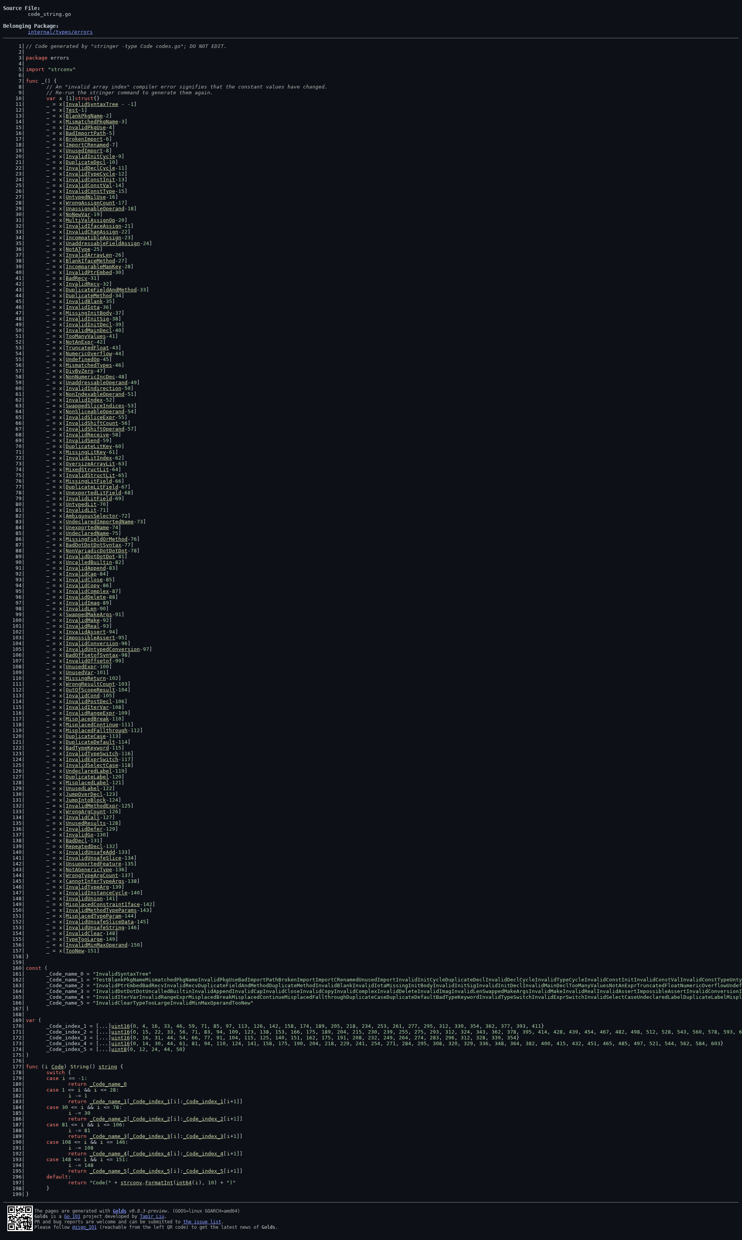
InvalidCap (81, 574)
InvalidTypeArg (87, 887)
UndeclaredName (87, 533)
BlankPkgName (84, 116)
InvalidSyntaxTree (92, 104)
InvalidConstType (90, 191)
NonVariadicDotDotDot (97, 551)
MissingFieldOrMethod (97, 539)
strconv (131, 1182)
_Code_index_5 (150, 1171)
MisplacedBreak (87, 719)
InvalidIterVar (87, 707)
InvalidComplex (87, 591)
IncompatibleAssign (93, 237)
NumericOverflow (89, 353)
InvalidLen (81, 608)
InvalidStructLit (90, 475)
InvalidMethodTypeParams (101, 910)
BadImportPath (86, 133)
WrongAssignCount (90, 203)
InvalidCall (83, 817)
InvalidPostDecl (89, 701)
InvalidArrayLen (89, 255)
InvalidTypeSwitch (92, 753)
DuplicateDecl (86, 162)
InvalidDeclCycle (90, 168)
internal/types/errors (60, 32)
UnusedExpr (81, 666)
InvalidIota (83, 307)
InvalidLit (81, 510)
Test (72, 110)
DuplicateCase (86, 736)
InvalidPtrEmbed (89, 272)
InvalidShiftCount (92, 423)
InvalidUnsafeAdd (90, 852)
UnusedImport (84, 150)
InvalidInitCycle (90, 156)
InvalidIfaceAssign (93, 226)
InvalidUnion (84, 898)
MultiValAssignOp (90, 220)
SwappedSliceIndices (95, 406)
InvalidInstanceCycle (97, 893)
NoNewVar (78, 214)
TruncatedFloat (87, 348)
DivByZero (80, 371)
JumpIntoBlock (86, 800)
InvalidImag (83, 603)
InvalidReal (83, 626)
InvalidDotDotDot (90, 556)
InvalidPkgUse (86, 127)
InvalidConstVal (89, 185)
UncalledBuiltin (89, 562)
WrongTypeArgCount (92, 875)
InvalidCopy (83, 585)
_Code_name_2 (108, 1119)
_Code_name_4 (108, 1154)
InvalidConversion (92, 643)
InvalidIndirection (93, 388)
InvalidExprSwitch (92, 759)
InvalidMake (83, 620)
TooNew (75, 951)
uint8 (119, 1049)
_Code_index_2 (150, 1119)
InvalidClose (84, 580)
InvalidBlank (84, 301)
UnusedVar (80, 672)
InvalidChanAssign (92, 232)
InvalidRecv (83, 284)
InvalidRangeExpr (90, 713)
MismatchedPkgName (92, 121)
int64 (184, 1182)
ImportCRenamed (87, 145)
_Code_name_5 (108, 1171)
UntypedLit (81, 504)
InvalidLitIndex (89, 458)
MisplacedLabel (87, 782)
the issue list (202, 1222)
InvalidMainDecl (89, 330)
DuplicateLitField (92, 487)
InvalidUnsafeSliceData (100, 922)
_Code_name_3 (108, 1136)
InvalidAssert (86, 632)
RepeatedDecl (84, 846)
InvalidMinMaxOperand (97, 945)
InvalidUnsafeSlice (93, 858)
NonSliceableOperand (95, 411)
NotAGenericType (89, 869)
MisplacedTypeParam (93, 916)
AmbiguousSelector (92, 516)
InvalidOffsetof (89, 661)
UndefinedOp (83, 359)
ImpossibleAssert (90, 637)
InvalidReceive (87, 435)
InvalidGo (80, 835)
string (108, 1067)
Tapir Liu (152, 1216)
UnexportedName (87, 527)
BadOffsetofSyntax (92, 655)
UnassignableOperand (95, 208)
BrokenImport (84, 139)
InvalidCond (83, 695)
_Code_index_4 (150, 1154)
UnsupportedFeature (93, 864)
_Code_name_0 (108, 1084)
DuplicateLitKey (89, 446)
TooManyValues (86, 336)
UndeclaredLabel (89, 771)
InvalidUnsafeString (95, 927)
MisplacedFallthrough (97, 730)
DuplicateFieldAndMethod (101, 290)
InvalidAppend (86, 568)
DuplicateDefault (90, 742)
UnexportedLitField (93, 493)
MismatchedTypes (89, 365)
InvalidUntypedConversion (103, 649)
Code (57, 1067)
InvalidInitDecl (89, 324)
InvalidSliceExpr (90, 417)
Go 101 (72, 1216)
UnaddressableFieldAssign (103, 243)
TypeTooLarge (84, 939)
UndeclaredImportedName (100, 522)
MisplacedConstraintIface (103, 904)
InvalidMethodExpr (92, 806)
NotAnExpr (80, 342)
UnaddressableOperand (97, 382)
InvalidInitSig (87, 319)
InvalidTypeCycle (90, 174)
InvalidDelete (86, 597)
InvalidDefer (84, 829)
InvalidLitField (89, 498)
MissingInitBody (89, 313)
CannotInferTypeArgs (95, 881)
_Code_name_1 (108, 1101)
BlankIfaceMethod (90, 261)
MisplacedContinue (92, 724)
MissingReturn (86, 678)
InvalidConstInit (90, 179)
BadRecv (76, 278)
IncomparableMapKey (93, 266)
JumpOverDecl (84, 794)
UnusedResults (86, 823)
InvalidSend (83, 440)
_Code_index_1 (150, 1101)
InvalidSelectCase (92, 765)
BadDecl (76, 840)
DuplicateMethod (89, 295)
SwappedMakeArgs (89, 614)
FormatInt (159, 1182)
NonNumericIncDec (90, 377)
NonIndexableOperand (95, 394)
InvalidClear (84, 933)
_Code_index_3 (150, 1136)
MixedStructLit (87, 469)
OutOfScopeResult (90, 690)
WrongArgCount (86, 811)
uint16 (120, 1026)
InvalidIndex (84, 400)
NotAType (78, 249)
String (79, 1067)
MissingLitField (89, 481)
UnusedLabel (83, 788)
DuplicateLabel (87, 777)
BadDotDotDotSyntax (93, 545)
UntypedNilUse (86, 197)
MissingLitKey (86, 452)
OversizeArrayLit (90, 464)
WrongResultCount (90, 684)
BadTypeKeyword (87, 748)
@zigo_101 (84, 1227)
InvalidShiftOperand (95, 429)
